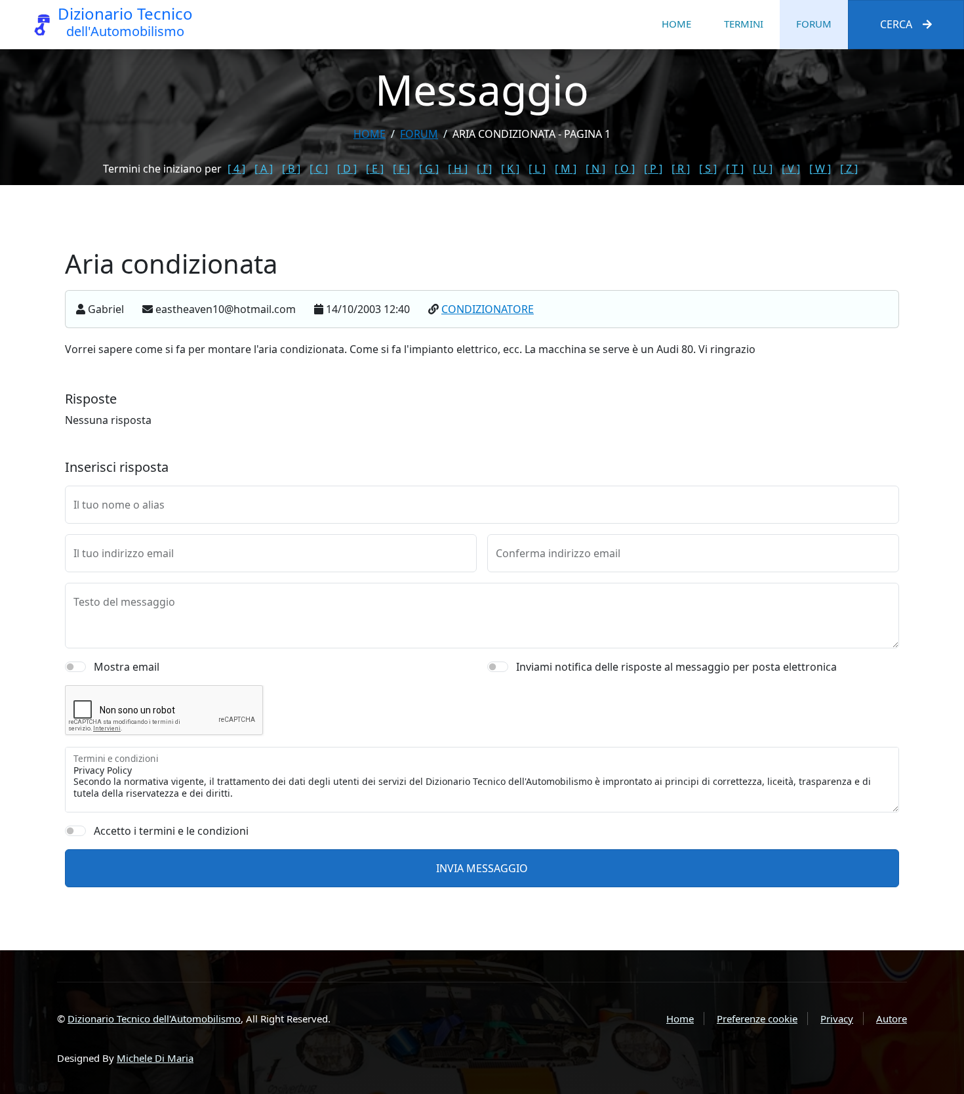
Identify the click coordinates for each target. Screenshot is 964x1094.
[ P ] (653, 168)
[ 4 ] (236, 168)
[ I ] (484, 168)
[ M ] (565, 168)
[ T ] (735, 168)
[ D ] (347, 168)
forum (419, 134)
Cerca (896, 24)
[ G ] (429, 168)
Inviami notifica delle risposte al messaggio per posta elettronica (676, 667)
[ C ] (319, 168)
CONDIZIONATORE (487, 309)
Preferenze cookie (757, 1018)
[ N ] (595, 168)
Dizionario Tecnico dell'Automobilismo (154, 1018)
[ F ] (401, 168)
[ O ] (624, 168)
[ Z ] (849, 168)
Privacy (836, 1018)
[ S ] (708, 168)
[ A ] (263, 168)
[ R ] (681, 168)
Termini (743, 23)
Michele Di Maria (155, 1057)
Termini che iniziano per (162, 168)
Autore (891, 1018)
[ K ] (510, 168)
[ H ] (458, 168)
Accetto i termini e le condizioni (171, 831)
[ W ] (820, 168)
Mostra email (126, 667)
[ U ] (763, 168)
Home (676, 23)
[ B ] (291, 168)
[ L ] (537, 168)
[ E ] (375, 168)
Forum (814, 23)
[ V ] (791, 168)
